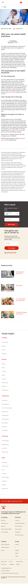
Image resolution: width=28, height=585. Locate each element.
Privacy (10, 561)
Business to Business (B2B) (6, 529)
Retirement (4, 386)
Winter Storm (5, 488)
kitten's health (12, 92)
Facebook (17, 544)
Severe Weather (5, 477)
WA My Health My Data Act (6, 568)
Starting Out (4, 400)
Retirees (2, 550)
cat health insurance (14, 130)
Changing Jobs (5, 415)
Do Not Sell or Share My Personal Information (9, 573)
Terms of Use (3, 564)
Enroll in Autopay (18, 529)
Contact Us (3, 520)
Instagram (17, 550)
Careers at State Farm (5, 544)
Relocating (4, 426)
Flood (3, 469)
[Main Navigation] (2, 2)
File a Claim (17, 520)
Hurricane (4, 473)
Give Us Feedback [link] (4, 532)
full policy (19, 158)
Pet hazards (19, 285)
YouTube (16, 556)
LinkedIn (16, 553)
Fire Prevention (5, 466)
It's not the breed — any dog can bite (21, 299)
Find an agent (11, 248)
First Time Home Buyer (7, 408)
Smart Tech (4, 448)
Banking (3, 346)
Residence (4, 353)
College (3, 364)
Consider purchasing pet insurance (21, 313)
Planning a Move (5, 419)
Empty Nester (5, 430)
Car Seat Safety (5, 440)
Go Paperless (17, 532)
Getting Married (5, 404)
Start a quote (11, 224)
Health (3, 375)
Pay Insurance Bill (18, 526)
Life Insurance (5, 382)
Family (3, 349)
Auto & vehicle (5, 342)
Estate (3, 367)
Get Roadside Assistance (20, 523)
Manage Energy (5, 444)
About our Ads (4, 561)
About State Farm (4, 523)
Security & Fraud (19, 561)
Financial (4, 371)
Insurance (4, 378)
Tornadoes (4, 481)
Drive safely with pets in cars (20, 272)
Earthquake (4, 462)
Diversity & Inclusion (5, 547)
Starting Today (5, 452)
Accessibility (11, 564)
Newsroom (3, 526)
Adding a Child (5, 411)
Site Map (18, 564)
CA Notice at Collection (5, 570)
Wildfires (4, 484)
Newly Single (5, 422)
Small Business (5, 390)
